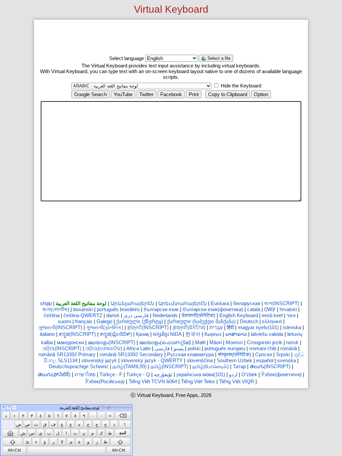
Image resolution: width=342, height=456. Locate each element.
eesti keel (272, 315)
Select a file (218, 58)
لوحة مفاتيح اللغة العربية (81, 303)
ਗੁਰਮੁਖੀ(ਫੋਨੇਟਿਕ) (189, 327)
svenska (286, 360)
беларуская (246, 303)
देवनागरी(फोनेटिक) (198, 315)
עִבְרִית (216, 327)
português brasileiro (118, 309)
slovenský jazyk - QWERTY (152, 360)
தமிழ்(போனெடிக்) (210, 366)
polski (194, 348)
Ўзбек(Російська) (105, 381)
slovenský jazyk (99, 360)
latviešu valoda (267, 334)
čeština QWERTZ (82, 315)
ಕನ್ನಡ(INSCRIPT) (77, 334)
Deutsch (249, 321)
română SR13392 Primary (67, 354)
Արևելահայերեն (132, 303)
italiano (47, 334)
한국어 (192, 334)
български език (161, 309)
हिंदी (230, 327)
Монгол (234, 342)
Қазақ (142, 334)
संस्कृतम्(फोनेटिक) (234, 354)
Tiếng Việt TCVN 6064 (153, 381)
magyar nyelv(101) (258, 327)
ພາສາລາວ (236, 334)
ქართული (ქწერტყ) (139, 321)
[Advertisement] (171, 37)
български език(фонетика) (213, 309)
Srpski (283, 354)
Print (194, 94)
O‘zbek (249, 374)
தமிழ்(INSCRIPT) (169, 366)
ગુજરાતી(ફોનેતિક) (104, 327)
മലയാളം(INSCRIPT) (111, 342)
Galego (104, 321)
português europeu (224, 348)
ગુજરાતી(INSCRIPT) (60, 327)
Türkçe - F (111, 374)
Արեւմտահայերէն (182, 303)
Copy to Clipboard (227, 94)
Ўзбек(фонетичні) (281, 374)
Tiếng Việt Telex (198, 381)
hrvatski (288, 309)
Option (261, 94)
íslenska (292, 327)
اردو (233, 374)
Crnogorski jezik (264, 342)
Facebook (171, 94)
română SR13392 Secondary (131, 354)
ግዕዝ (291, 315)
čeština (51, 315)
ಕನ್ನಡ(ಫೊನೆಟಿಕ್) (116, 334)
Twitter (146, 94)
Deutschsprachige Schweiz (79, 366)
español (264, 360)
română (288, 348)
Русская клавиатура (190, 354)
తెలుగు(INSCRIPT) (270, 366)
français (84, 321)
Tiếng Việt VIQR (236, 381)
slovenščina (200, 360)
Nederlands (165, 315)
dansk (113, 315)
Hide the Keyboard (240, 85)
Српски (263, 354)
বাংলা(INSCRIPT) (281, 303)
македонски (70, 342)
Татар (239, 366)
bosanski (83, 309)
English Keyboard (238, 315)
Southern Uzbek (234, 360)
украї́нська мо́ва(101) (200, 374)
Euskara (220, 303)
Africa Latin (138, 348)
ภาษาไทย (85, 374)
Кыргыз (212, 334)
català (253, 309)
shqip (46, 303)
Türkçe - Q (138, 374)
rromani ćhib (262, 348)
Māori (215, 342)
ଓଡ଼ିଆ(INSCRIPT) (62, 348)
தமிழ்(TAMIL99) (130, 366)
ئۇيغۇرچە (163, 374)
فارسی (162, 348)
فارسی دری (136, 315)
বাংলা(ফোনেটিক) (55, 309)
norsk (292, 342)
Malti (200, 342)
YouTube (123, 94)
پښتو (179, 348)
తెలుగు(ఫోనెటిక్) (54, 374)
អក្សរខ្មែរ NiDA (167, 334)
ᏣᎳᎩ (270, 309)
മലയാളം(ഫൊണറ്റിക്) (165, 342)
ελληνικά (272, 321)
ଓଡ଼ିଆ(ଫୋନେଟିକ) (104, 348)
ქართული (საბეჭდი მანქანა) (201, 321)
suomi (64, 321)
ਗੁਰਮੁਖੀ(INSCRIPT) (148, 327)
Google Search (90, 94)
